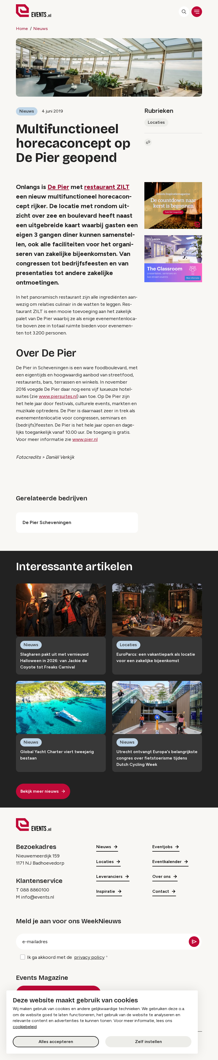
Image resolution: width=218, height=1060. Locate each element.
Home (22, 28)
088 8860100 (34, 890)
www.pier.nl (85, 439)
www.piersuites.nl (58, 396)
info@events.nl (37, 897)
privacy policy (89, 957)
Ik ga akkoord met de (65, 957)
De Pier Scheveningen (47, 522)
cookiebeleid (25, 1026)
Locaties (156, 122)
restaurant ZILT (106, 187)
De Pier (58, 187)
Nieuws (40, 28)
